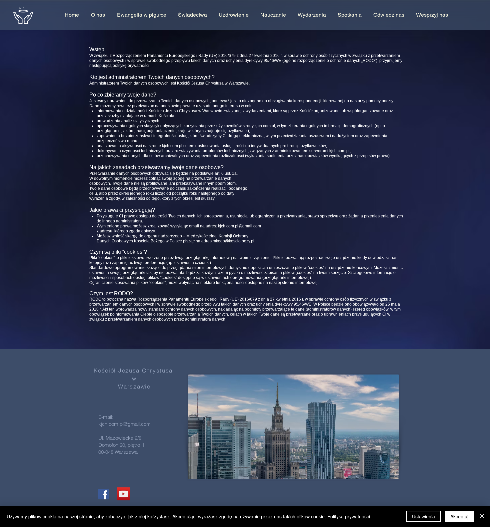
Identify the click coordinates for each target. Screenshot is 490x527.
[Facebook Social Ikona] (103, 494)
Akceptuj (459, 516)
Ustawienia (423, 516)
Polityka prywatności (348, 516)
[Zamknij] (482, 516)
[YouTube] (123, 493)
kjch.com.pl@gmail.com (239, 226)
